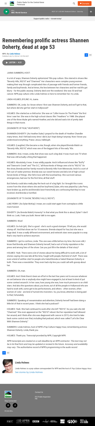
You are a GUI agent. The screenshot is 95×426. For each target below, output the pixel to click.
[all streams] (91, 11)
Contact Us (39, 392)
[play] (6, 11)
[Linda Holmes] (7, 366)
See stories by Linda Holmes (29, 372)
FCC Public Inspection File (43, 398)
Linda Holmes (15, 54)
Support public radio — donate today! (48, 19)
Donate (85, 3)
